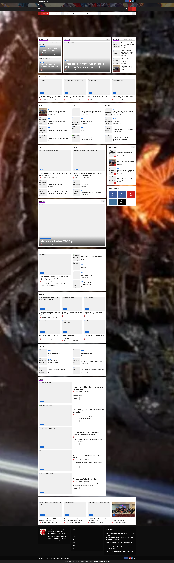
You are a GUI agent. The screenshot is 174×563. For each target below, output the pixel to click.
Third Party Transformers (46, 238)
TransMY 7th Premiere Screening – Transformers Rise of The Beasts (43, 121)
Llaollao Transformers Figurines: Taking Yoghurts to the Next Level (108, 138)
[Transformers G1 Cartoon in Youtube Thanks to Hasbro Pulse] (72, 304)
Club (74, 60)
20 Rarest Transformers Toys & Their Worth (76, 361)
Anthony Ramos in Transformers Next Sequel (76, 129)
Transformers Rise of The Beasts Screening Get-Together (116, 68)
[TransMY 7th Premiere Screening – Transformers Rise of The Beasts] (95, 57)
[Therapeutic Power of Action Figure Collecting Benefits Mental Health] (75, 509)
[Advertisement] (87, 25)
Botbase (74, 533)
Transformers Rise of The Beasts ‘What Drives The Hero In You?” (76, 112)
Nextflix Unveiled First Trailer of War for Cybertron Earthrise (76, 284)
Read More (43, 288)
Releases (42, 308)
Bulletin (42, 46)
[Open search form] (126, 9)
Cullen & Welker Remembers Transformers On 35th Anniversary (43, 361)
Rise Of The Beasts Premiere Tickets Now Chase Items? (116, 61)
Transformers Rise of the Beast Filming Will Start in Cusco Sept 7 (76, 121)
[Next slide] (109, 39)
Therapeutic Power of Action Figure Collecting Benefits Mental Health (49, 66)
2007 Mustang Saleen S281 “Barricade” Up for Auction (55, 415)
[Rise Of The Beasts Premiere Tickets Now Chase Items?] (99, 509)
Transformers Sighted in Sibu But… (55, 483)
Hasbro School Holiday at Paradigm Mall (108, 129)
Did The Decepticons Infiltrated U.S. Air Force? (55, 460)
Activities (58, 558)
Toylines (75, 9)
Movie (42, 92)
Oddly (42, 401)
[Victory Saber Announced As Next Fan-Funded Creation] (94, 304)
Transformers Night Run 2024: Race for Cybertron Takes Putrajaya (48, 50)
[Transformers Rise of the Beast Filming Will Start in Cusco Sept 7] (75, 87)
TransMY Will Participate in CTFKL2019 (43, 138)
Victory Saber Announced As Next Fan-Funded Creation (53, 13)
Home (42, 9)
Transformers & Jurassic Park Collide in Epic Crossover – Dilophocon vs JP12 (49, 313)
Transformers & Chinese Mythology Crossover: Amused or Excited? (55, 438)
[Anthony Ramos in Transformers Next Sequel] (99, 87)
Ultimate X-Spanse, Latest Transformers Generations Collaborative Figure (124, 13)
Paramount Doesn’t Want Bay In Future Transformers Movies (76, 138)
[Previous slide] (107, 39)
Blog (82, 9)
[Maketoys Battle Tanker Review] (72, 225)
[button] (39, 8)
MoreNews (101, 561)
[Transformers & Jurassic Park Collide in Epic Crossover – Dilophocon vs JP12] (49, 304)
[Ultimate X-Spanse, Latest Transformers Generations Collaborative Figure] (72, 327)
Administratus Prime (78, 69)
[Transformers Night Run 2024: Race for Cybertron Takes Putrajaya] (89, 160)
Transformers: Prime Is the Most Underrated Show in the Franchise (76, 353)
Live (134, 9)
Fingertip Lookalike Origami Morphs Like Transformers (55, 392)
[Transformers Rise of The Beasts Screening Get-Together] (55, 160)
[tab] (116, 39)
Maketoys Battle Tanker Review (57, 241)
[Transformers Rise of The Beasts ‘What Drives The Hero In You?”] (50, 87)
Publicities (66, 9)
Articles (42, 62)
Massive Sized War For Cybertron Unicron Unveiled (87, 13)
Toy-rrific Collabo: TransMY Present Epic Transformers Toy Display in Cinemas (43, 129)
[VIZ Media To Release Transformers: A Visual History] (94, 327)
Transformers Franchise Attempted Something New (43, 370)
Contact (69, 558)
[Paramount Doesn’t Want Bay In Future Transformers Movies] (123, 87)
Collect (57, 9)
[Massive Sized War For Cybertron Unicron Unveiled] (49, 327)
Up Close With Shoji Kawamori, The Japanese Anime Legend (76, 370)
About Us (49, 9)
